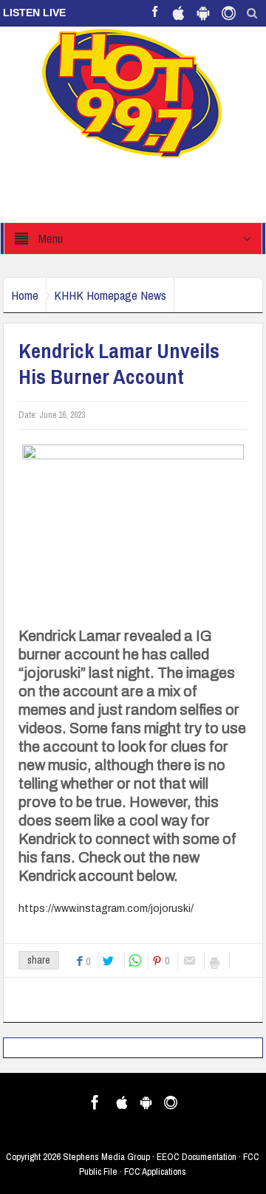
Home (24, 295)
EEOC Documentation (196, 1156)
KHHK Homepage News (110, 295)
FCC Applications (155, 1171)
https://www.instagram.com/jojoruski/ (106, 908)
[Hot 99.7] (132, 92)
